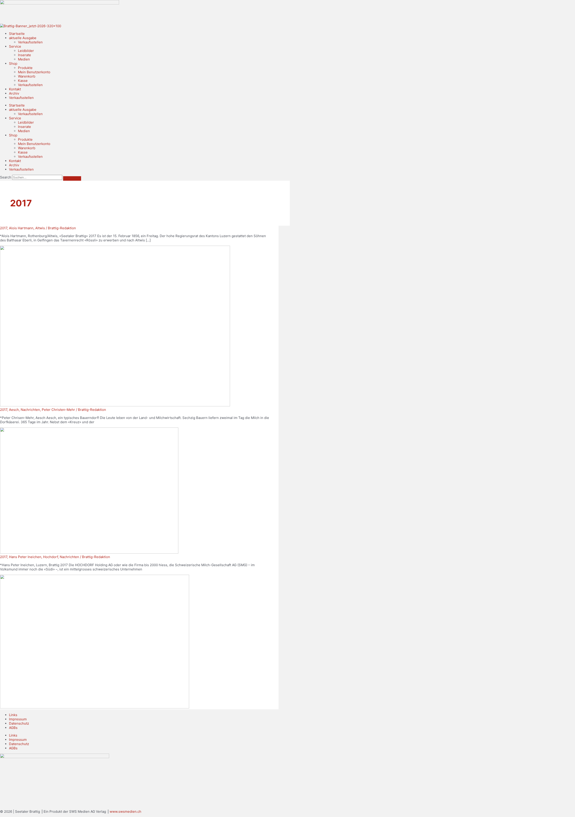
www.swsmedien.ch (125, 811)
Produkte (25, 68)
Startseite (17, 33)
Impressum (18, 719)
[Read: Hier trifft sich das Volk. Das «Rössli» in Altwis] (115, 405)
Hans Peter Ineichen (25, 557)
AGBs (13, 728)
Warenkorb (26, 76)
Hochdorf (50, 557)
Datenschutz (19, 723)
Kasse (23, 80)
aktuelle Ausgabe (22, 38)
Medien (24, 59)
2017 (3, 228)
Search (5, 177)
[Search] (72, 178)
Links (13, 715)
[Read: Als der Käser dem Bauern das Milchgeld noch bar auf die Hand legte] (89, 552)
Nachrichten (30, 409)
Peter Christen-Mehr (58, 409)
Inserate (24, 55)
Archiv (14, 93)
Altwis (40, 228)
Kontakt (15, 89)
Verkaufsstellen (30, 42)
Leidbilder (26, 51)
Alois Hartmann (21, 228)
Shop (13, 63)
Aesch (14, 409)
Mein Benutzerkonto (34, 72)
